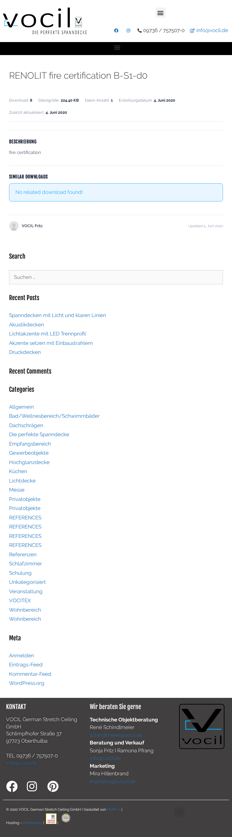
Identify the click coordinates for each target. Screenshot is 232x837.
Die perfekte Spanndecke (39, 434)
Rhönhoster (32, 823)
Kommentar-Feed (30, 674)
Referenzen (23, 554)
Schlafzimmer (25, 564)
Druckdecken (25, 352)
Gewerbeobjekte (29, 453)
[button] (161, 13)
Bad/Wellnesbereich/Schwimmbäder (54, 416)
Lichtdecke (22, 481)
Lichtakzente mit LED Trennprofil (47, 334)
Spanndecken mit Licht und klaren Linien (57, 315)
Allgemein (21, 407)
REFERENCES (25, 518)
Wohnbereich (25, 610)
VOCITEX (20, 600)
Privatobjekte (24, 499)
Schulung (20, 573)
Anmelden (21, 655)
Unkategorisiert (27, 582)
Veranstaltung (26, 591)
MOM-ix (114, 809)
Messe (16, 490)
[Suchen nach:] (116, 277)
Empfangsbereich (30, 444)
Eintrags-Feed (26, 665)
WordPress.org (26, 683)
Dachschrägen (26, 425)
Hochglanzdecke (29, 462)
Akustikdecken (26, 325)
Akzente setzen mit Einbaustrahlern (51, 343)
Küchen (18, 471)
